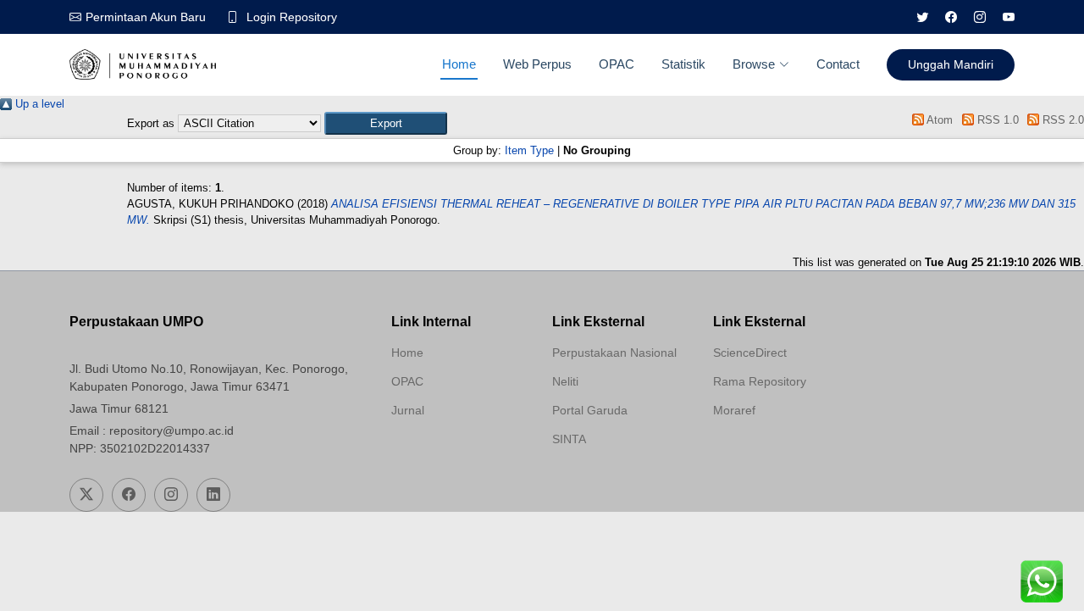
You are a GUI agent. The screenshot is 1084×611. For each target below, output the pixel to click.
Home (459, 64)
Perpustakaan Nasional (614, 352)
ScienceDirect (750, 352)
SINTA (569, 439)
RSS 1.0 (996, 120)
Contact (838, 64)
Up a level (38, 103)
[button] (385, 123)
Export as (150, 123)
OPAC (616, 64)
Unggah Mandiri (950, 64)
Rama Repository (759, 381)
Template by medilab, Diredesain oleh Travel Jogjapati (451, 450)
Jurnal (407, 410)
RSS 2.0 (1061, 120)
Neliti (565, 381)
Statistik (683, 64)
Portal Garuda (590, 410)
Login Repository (291, 17)
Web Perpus (537, 64)
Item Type (529, 150)
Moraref (734, 410)
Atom (938, 120)
